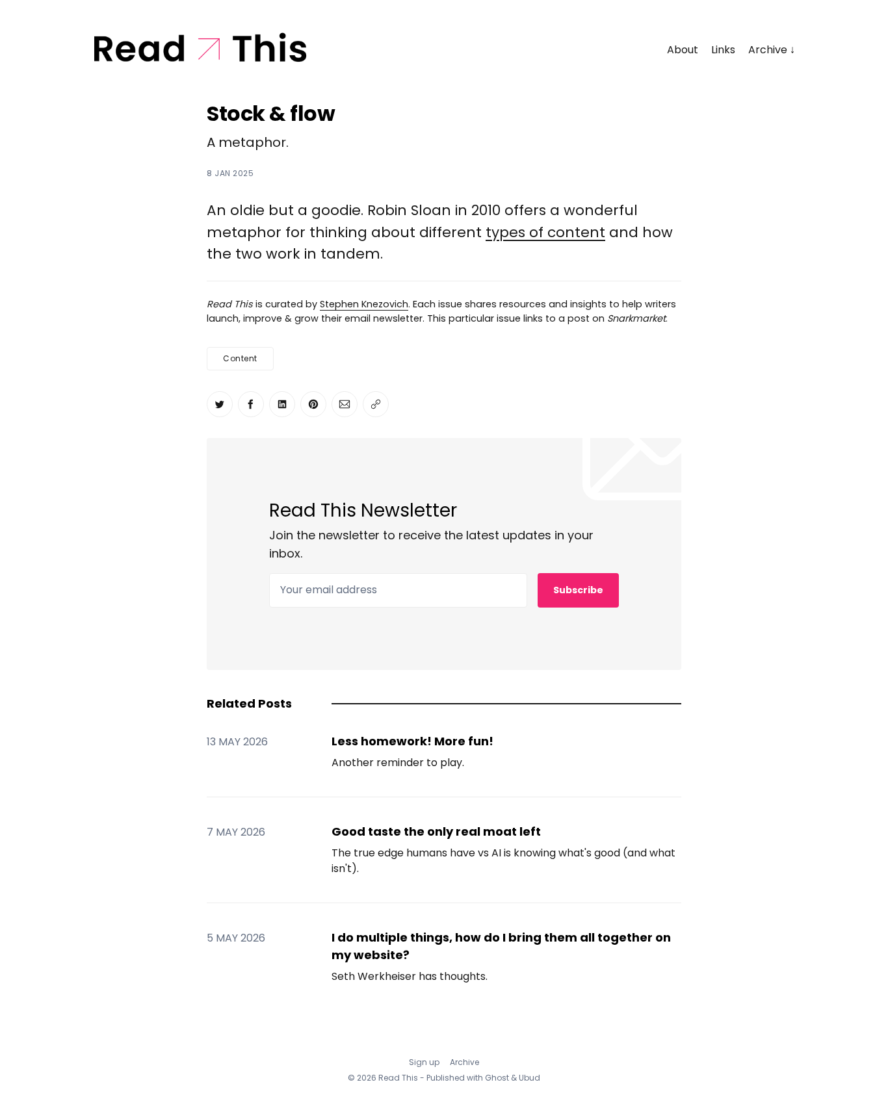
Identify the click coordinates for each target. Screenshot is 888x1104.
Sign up (424, 1062)
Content (240, 358)
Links (723, 49)
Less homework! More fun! (412, 741)
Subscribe (578, 590)
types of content (545, 232)
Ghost (497, 1077)
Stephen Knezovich (364, 304)
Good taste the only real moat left (436, 831)
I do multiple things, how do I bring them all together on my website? (501, 946)
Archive (767, 49)
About (682, 49)
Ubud (529, 1077)
